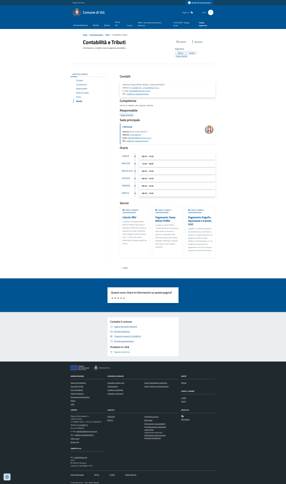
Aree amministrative (78, 382)
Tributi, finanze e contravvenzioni (156, 386)
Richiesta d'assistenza (152, 438)
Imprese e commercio (115, 393)
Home (85, 34)
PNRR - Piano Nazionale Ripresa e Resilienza (150, 24)
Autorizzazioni (112, 386)
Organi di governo (77, 393)
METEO (110, 420)
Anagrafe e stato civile (115, 382)
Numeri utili (75, 442)
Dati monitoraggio (77, 474)
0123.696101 (135, 134)
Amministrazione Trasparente (155, 427)
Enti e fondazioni (77, 390)
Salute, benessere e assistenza (155, 382)
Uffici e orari (75, 438)
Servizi (107, 25)
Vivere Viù (117, 24)
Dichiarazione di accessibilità (154, 423)
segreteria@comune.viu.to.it (139, 137)
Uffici (108, 34)
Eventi (183, 401)
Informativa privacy (151, 416)
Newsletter (185, 419)
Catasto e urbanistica (115, 390)
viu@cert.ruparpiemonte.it (138, 93)
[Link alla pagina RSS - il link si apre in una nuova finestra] (191, 12)
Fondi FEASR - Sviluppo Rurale (181, 24)
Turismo (129, 25)
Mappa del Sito (130, 474)
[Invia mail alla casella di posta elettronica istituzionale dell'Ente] (86, 431)
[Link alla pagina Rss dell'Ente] (182, 416)
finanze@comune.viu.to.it (139, 90)
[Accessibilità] (7, 477)
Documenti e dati (77, 386)
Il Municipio (127, 126)
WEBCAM (111, 416)
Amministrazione (80, 25)
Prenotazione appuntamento (155, 435)
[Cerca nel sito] (209, 12)
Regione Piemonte (78, 2)
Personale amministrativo (80, 397)
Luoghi (183, 397)
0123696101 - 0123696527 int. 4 (144, 87)
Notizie (183, 382)
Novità (96, 25)
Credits (112, 474)
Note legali (148, 420)
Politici (73, 400)
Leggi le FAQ (149, 429)
